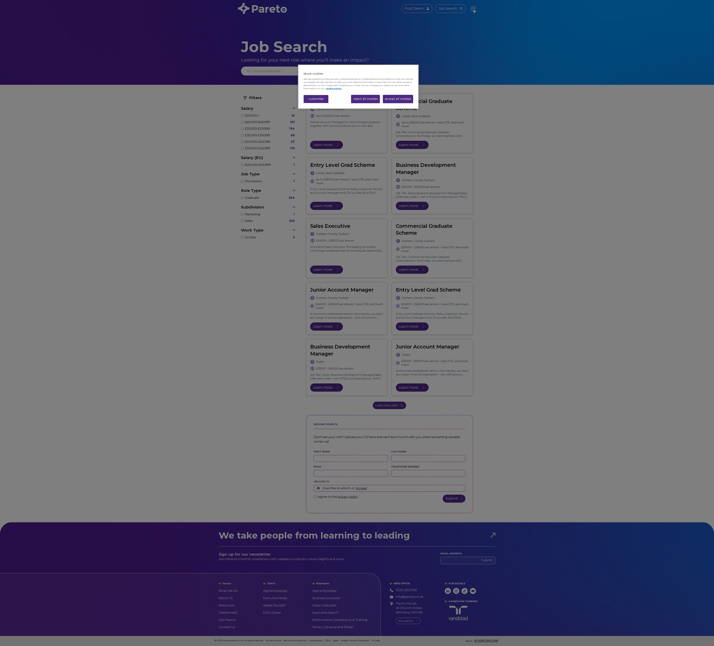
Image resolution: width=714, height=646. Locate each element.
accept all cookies (398, 99)
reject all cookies (365, 99)
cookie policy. (334, 88)
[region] (358, 87)
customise (316, 99)
